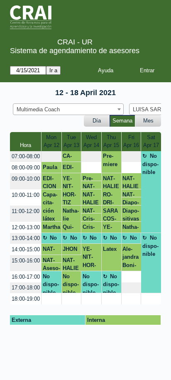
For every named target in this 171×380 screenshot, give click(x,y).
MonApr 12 (51, 141)
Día (97, 121)
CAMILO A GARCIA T (70, 157)
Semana (122, 121)
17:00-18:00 (26, 287)
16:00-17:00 (26, 277)
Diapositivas (130, 202)
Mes (148, 121)
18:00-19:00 (26, 299)
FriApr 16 (131, 141)
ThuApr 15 (111, 141)
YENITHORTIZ (69, 190)
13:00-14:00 (26, 238)
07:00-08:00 (26, 156)
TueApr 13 (71, 141)
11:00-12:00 (25, 211)
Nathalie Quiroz (71, 220)
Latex (110, 249)
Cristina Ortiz (89, 219)
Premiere (110, 160)
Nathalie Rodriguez (130, 228)
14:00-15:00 (26, 249)
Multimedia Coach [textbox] (38, 109)
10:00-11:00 (25, 195)
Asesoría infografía (51, 268)
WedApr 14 (91, 141)
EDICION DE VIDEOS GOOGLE (71, 168)
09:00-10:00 (26, 179)
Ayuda (105, 70)
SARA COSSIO (110, 215)
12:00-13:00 (26, 227)
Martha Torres (51, 228)
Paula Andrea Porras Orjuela (51, 168)
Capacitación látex (50, 206)
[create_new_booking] (51, 156)
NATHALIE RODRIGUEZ (91, 186)
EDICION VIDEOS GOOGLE (50, 182)
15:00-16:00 (26, 260)
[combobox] (68, 109)
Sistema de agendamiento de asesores (74, 51)
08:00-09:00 (26, 167)
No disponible (150, 164)
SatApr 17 (151, 141)
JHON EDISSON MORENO (70, 250)
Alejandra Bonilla (130, 258)
